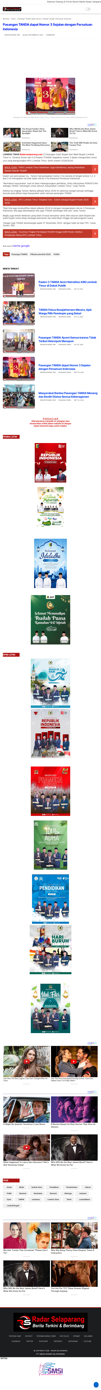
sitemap (76, 1336)
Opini (9, 1199)
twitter (29, 1341)
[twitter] (10, 261)
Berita (21, 1187)
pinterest (58, 1341)
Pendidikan (54, 1187)
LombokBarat (84, 1199)
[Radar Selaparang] (12, 10)
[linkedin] (25, 261)
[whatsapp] (15, 261)
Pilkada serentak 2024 (40, 254)
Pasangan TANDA (19, 254)
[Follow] (96, 1385)
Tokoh (69, 1199)
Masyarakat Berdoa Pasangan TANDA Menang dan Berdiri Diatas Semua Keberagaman (68, 394)
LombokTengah (13, 1206)
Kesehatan (38, 1193)
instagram (73, 1341)
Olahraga (68, 1193)
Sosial (9, 1187)
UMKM (21, 1199)
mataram (82, 1193)
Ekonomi (53, 1193)
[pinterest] (20, 261)
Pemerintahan (71, 1187)
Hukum (88, 1187)
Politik (13, 19)
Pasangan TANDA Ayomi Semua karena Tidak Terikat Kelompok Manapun (67, 339)
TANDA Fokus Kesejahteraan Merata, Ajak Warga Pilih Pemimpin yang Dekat (65, 311)
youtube (87, 1341)
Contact (29, 1336)
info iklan (64, 1336)
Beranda (6, 19)
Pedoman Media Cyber (46, 1336)
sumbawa (36, 1199)
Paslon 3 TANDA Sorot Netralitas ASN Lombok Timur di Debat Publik (68, 283)
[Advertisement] (50, 58)
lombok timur (37, 1187)
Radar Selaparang (59, 1351)
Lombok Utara (53, 1199)
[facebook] (5, 261)
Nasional (22, 1193)
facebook (16, 1341)
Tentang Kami (15, 1336)
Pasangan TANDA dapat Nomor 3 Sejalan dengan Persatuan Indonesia (65, 367)
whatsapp (43, 1341)
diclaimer (88, 1336)
